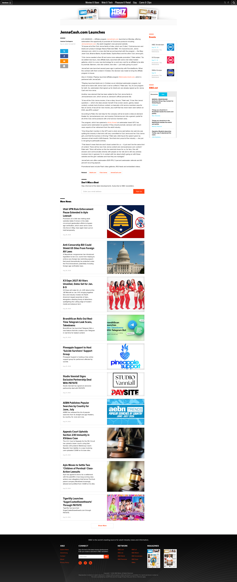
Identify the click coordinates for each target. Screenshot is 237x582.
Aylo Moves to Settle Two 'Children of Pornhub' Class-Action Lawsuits (78, 468)
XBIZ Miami (135, 553)
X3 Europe (155, 57)
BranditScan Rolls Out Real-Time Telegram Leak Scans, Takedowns (78, 322)
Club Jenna (103, 172)
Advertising (64, 553)
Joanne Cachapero (66, 41)
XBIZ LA (134, 549)
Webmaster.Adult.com (127, 77)
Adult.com (92, 172)
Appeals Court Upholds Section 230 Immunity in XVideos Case (76, 435)
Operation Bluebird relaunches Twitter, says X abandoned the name (161, 133)
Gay (135, 2)
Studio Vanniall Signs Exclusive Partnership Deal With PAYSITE (77, 379)
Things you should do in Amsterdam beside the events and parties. (162, 111)
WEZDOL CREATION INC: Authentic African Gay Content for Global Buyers (162, 101)
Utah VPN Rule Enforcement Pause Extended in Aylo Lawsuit (78, 212)
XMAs (133, 562)
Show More (102, 525)
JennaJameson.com (88, 44)
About (62, 559)
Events (152, 37)
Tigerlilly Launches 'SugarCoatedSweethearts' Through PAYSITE (77, 501)
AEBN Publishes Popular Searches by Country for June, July (76, 406)
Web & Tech (107, 2)
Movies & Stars (92, 2)
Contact (62, 556)
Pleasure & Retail (123, 2)
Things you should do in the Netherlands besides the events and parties (162, 122)
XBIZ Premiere (122, 559)
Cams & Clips (145, 2)
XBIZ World (121, 556)
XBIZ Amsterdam (158, 44)
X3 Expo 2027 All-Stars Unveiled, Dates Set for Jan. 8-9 (78, 284)
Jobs (163, 94)
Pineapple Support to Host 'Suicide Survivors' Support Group (77, 350)
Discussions (154, 94)
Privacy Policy (64, 562)
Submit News (64, 549)
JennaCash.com (112, 39)
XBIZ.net (153, 88)
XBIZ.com (121, 549)
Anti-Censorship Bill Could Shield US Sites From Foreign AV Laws (78, 248)
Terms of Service (137, 577)
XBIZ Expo (135, 559)
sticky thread (112, 122)
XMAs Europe (157, 70)
